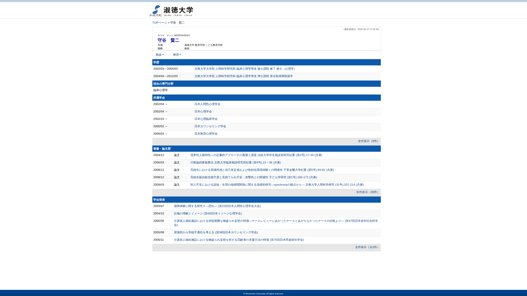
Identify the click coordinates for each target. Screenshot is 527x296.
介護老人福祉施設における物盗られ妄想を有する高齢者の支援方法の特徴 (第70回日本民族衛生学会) (239, 239)
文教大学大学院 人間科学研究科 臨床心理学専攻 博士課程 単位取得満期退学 (244, 76)
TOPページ (159, 22)
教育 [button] (176, 54)
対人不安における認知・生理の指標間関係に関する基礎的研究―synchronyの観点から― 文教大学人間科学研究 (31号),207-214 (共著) (277, 184)
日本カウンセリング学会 (210, 126)
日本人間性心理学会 (207, 104)
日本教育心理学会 (206, 133)
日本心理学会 (203, 111)
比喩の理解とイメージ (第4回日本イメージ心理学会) (208, 213)
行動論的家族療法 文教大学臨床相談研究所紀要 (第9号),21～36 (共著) (235, 162)
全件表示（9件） (369, 141)
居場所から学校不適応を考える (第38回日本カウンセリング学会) (216, 232)
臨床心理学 (160, 90)
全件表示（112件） (367, 247)
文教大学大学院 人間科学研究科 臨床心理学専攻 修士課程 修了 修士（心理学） (246, 68)
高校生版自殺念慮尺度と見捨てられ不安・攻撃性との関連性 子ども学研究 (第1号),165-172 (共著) (253, 177)
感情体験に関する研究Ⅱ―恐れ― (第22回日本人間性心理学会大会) (217, 206)
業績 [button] (158, 54)
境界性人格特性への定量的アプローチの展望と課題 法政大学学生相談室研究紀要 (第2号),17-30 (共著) (256, 155)
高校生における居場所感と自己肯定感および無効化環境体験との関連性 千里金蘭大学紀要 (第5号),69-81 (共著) (262, 169)
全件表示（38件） (368, 192)
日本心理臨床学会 (206, 118)
